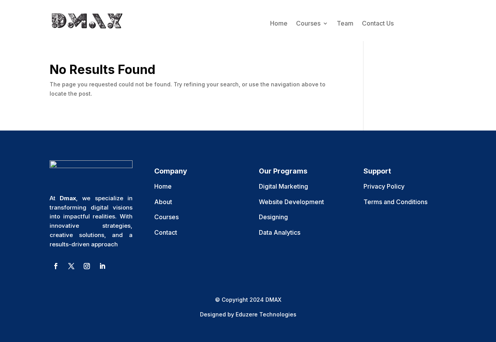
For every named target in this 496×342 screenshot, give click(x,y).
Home (279, 23)
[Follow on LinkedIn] (102, 266)
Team (345, 23)
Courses (308, 23)
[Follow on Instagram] (87, 266)
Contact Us (378, 23)
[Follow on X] (71, 266)
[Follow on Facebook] (56, 266)
